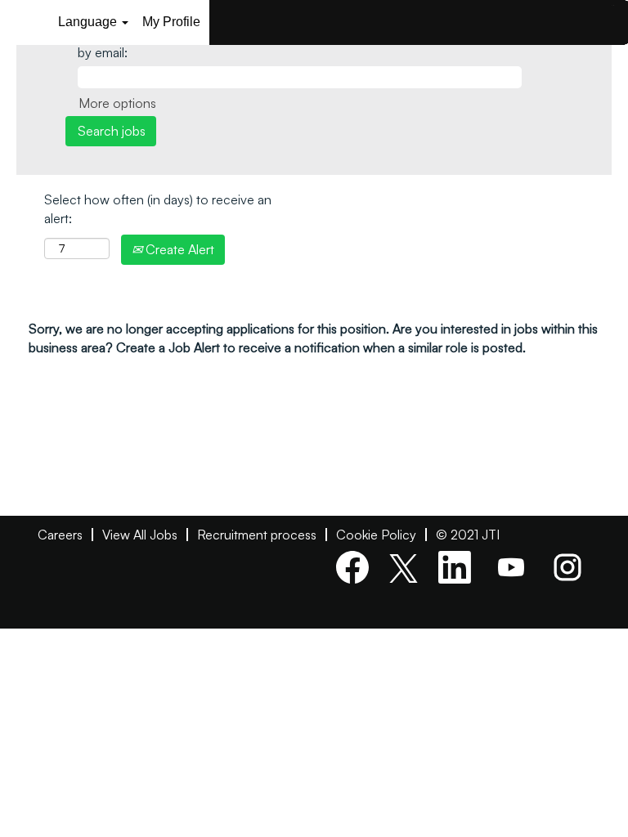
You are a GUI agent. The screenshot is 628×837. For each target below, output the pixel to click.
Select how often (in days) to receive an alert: (157, 208)
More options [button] (117, 103)
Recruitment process (256, 534)
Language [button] (89, 22)
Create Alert (178, 249)
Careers (60, 534)
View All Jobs (139, 534)
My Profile (171, 22)
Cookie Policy (376, 534)
